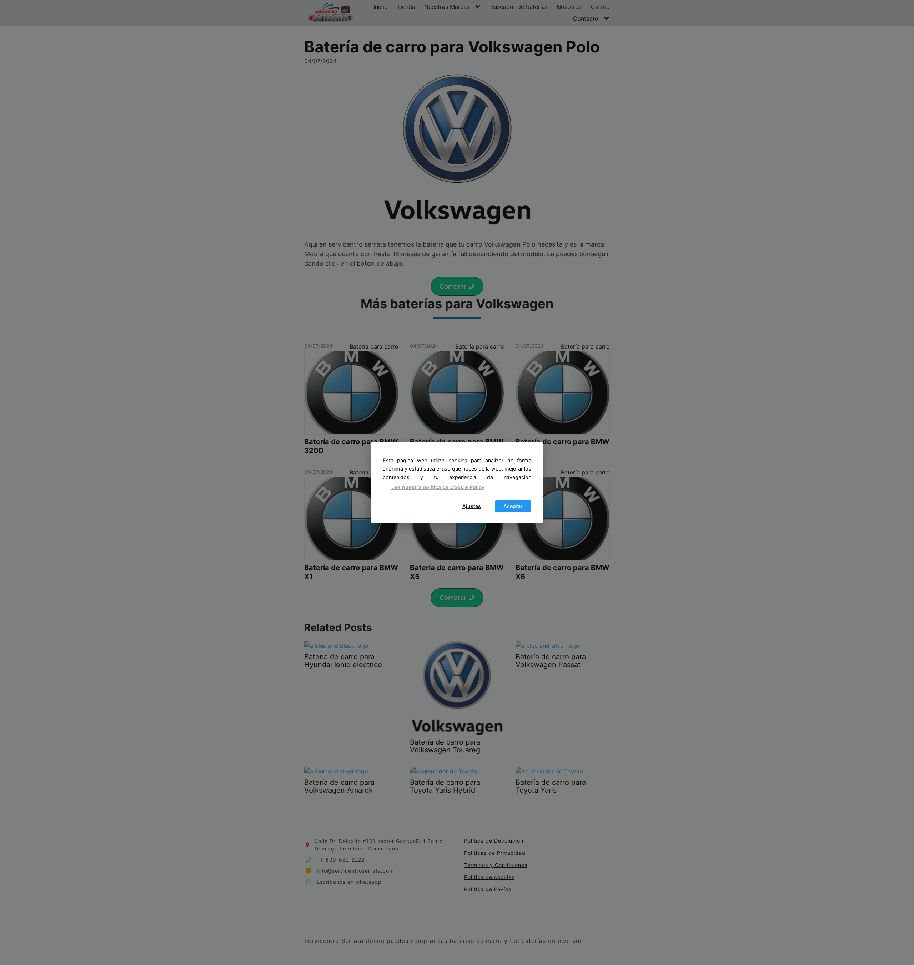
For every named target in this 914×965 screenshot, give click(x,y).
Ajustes (471, 506)
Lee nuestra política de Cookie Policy (437, 487)
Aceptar (513, 506)
